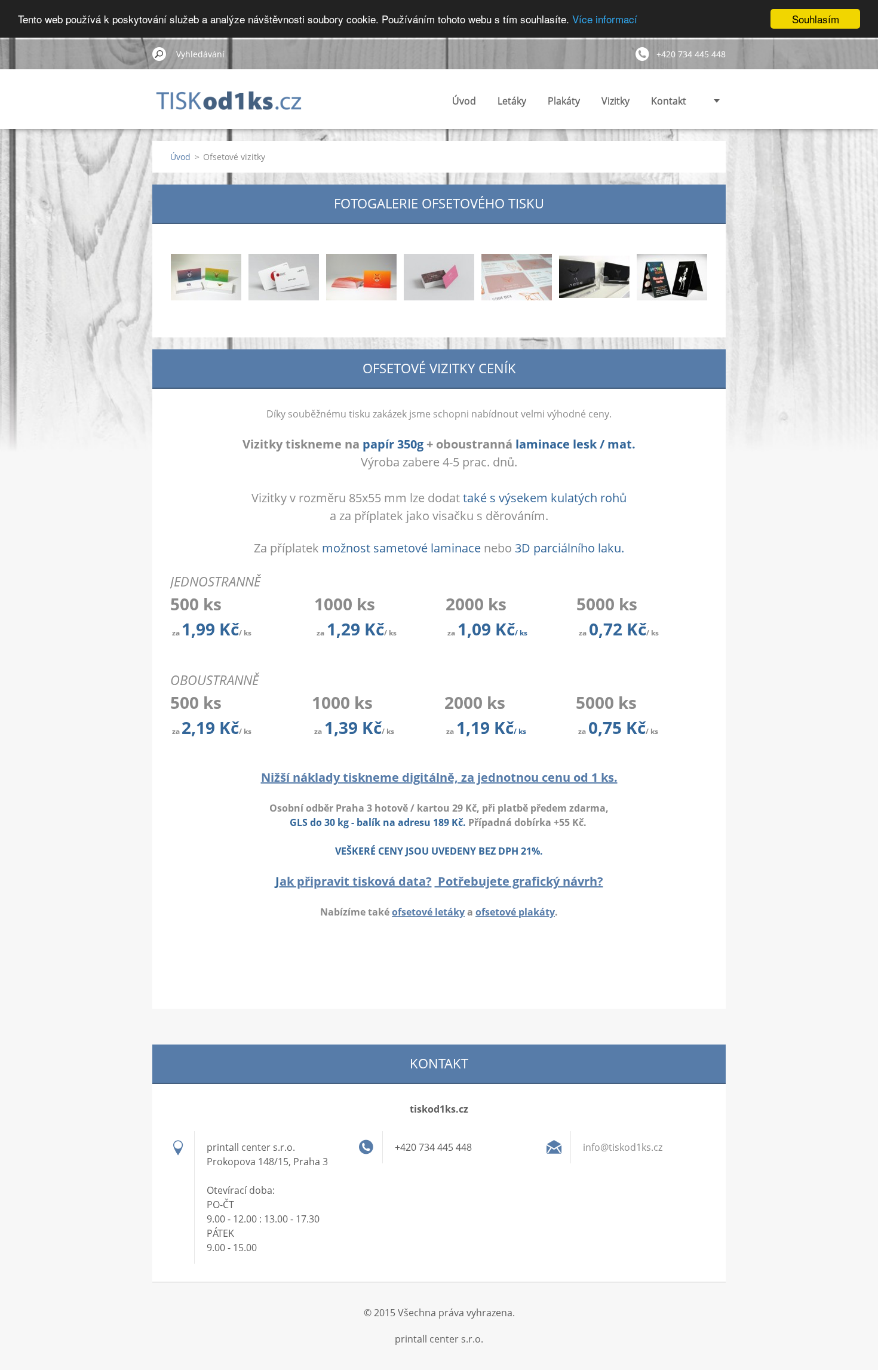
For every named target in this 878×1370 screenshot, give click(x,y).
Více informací (604, 19)
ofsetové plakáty (515, 912)
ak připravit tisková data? (356, 881)
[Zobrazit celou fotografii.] (206, 277)
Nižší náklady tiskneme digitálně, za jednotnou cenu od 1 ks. (439, 777)
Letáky (512, 100)
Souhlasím (815, 18)
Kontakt (668, 100)
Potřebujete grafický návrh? (519, 881)
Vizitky (615, 100)
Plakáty (564, 100)
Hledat (159, 53)
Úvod (464, 100)
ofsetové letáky (428, 912)
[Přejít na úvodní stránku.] (235, 107)
